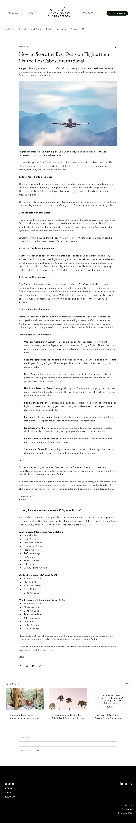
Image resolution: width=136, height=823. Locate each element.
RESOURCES (10, 796)
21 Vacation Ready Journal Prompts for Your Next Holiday (23, 716)
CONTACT (9, 783)
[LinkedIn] (121, 783)
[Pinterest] (126, 783)
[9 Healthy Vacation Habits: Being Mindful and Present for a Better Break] (68, 699)
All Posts (9, 29)
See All (127, 683)
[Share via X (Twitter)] (26, 665)
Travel (49, 29)
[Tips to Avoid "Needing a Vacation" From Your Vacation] (111, 699)
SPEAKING (9, 788)
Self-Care (36, 29)
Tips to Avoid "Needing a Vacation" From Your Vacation (109, 716)
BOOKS (8, 792)
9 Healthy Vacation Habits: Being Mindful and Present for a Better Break (67, 716)
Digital (74, 29)
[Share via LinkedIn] (33, 665)
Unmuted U (87, 29)
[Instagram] (130, 783)
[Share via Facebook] (20, 665)
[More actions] (115, 46)
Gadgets (61, 29)
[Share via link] (39, 665)
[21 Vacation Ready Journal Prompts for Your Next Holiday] (25, 699)
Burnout (22, 29)
